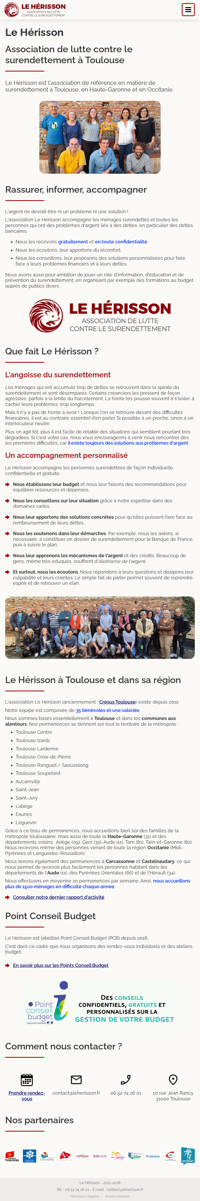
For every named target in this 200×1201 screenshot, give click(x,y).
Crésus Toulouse (117, 702)
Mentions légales (85, 1196)
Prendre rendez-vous (27, 1095)
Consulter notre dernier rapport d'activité (58, 897)
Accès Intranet (117, 1196)
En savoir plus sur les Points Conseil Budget (61, 965)
